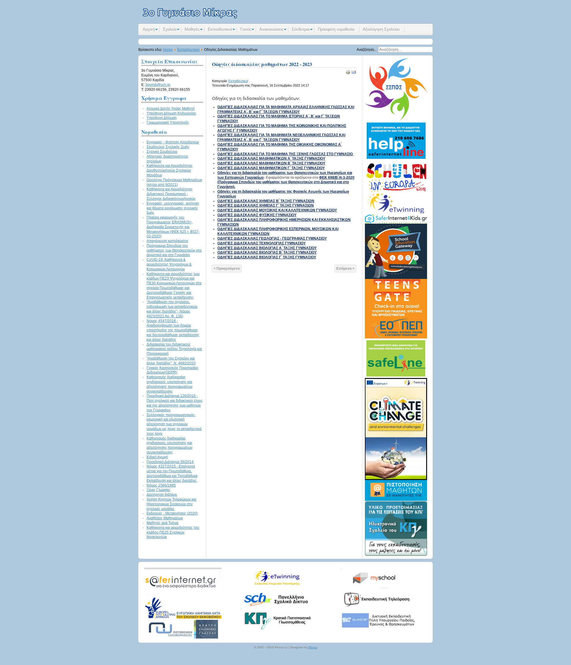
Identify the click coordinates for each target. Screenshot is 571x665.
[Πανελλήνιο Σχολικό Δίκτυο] (278, 609)
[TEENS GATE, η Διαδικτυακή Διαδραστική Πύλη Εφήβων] (396, 337)
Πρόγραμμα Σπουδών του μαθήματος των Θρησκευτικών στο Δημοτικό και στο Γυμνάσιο (174, 250)
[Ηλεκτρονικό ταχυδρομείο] (353, 73)
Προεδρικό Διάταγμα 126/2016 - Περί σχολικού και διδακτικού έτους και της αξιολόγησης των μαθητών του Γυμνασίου (175, 403)
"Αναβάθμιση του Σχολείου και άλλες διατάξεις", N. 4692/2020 (171, 360)
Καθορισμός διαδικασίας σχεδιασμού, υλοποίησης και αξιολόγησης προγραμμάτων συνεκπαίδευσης (169, 384)
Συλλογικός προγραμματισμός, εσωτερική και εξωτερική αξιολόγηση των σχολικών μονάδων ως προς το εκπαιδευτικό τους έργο (174, 424)
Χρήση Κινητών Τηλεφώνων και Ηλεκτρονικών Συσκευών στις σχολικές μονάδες (171, 504)
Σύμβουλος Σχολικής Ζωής (168, 147)
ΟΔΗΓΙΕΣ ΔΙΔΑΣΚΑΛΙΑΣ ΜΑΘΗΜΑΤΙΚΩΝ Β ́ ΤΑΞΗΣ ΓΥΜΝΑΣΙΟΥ (271, 163)
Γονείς (245, 29)
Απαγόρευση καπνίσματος (168, 241)
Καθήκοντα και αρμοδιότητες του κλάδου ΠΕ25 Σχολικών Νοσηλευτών (173, 532)
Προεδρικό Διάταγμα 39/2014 (170, 462)
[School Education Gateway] (396, 278)
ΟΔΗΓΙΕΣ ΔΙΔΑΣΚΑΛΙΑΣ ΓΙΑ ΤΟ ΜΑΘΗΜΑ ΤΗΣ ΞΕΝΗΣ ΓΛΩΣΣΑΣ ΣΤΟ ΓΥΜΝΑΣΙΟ (285, 154)
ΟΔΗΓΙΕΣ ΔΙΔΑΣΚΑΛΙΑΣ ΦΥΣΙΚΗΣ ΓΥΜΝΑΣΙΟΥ (257, 215)
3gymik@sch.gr (157, 85)
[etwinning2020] (396, 479)
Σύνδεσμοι (301, 29)
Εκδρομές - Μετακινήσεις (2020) (172, 513)
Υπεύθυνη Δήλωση (162, 118)
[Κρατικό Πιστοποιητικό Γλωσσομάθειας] (278, 630)
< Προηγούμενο (227, 268)
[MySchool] (376, 588)
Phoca (312, 647)
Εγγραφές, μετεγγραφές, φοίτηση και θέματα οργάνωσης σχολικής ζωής (173, 208)
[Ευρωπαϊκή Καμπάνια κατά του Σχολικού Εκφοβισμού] (183, 617)
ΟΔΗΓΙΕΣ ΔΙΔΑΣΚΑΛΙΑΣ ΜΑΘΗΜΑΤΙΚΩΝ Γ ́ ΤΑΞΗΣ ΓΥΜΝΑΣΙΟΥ (271, 168)
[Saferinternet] (183, 596)
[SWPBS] (396, 119)
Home (168, 50)
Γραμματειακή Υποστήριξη (168, 122)
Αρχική (149, 29)
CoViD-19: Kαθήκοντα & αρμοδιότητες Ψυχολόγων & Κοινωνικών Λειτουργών (169, 264)
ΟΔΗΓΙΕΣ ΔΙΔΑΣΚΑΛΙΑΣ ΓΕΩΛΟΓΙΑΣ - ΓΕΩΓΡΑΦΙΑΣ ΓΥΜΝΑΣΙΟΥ (272, 238)
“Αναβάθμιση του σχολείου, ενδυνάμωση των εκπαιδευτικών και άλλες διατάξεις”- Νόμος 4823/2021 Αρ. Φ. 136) (172, 309)
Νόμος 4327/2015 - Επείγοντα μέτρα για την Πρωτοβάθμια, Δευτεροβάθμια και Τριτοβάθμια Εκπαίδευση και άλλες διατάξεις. (172, 473)
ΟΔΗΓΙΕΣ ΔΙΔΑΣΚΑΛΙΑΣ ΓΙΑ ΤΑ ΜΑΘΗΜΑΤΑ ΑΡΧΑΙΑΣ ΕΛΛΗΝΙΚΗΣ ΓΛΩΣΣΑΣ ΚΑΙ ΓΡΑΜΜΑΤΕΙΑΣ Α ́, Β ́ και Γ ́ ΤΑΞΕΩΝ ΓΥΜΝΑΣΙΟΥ (285, 109)
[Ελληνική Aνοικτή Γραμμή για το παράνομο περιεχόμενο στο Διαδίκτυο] (396, 377)
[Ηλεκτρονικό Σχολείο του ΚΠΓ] (396, 555)
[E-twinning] (278, 588)
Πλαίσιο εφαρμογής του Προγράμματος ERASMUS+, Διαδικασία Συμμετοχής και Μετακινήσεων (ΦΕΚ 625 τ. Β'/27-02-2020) (173, 226)
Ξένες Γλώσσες (158, 490)
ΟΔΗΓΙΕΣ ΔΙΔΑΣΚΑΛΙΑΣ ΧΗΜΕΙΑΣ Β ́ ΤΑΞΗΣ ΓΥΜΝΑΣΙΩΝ (265, 201)
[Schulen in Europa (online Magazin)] (396, 213)
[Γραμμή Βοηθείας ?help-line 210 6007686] (396, 159)
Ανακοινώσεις (271, 29)
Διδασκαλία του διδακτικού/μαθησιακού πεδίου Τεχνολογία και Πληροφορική (174, 349)
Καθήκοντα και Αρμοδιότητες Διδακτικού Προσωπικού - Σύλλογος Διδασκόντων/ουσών (171, 194)
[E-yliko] (376, 630)
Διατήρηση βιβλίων (162, 495)
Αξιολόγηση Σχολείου (381, 29)
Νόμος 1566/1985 (161, 485)
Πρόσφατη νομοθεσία (336, 29)
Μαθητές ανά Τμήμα (162, 523)
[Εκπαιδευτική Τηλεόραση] (376, 609)
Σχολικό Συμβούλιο (162, 152)
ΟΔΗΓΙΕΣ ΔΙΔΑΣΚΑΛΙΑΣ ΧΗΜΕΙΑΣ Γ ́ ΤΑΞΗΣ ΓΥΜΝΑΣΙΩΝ (265, 205)
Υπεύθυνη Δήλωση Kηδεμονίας (171, 113)
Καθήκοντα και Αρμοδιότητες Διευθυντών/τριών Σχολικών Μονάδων (170, 170)
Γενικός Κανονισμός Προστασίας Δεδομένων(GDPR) (173, 370)
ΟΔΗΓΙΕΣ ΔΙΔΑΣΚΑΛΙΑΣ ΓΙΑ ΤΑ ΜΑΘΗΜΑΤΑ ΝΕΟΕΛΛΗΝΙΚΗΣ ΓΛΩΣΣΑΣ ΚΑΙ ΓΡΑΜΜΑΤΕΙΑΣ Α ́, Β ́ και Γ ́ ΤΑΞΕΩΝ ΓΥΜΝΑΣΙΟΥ (281, 137)
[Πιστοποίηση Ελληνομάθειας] (183, 638)
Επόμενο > (345, 268)
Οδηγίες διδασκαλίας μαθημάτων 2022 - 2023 (262, 64)
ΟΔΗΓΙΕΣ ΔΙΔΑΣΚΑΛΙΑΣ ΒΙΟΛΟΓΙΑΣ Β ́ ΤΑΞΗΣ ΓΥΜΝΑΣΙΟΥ (267, 252)
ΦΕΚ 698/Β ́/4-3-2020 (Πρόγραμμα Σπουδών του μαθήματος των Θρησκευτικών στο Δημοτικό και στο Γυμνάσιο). (285, 182)
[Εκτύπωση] (348, 73)
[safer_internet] (396, 222)
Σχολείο (169, 29)
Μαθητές (192, 29)
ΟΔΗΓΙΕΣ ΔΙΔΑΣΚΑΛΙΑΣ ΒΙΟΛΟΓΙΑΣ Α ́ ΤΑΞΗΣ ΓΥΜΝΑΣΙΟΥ (267, 248)
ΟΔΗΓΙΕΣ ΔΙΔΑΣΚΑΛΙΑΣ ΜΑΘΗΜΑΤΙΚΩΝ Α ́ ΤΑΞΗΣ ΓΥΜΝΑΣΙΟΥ (271, 158)
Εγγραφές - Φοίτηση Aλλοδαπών (173, 142)
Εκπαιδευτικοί (220, 29)
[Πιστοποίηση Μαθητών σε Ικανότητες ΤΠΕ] (396, 500)
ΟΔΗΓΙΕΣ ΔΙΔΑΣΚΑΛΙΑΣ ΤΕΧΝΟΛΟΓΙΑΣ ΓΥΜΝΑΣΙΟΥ (261, 243)
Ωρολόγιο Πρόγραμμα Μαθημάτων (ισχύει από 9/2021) (174, 182)
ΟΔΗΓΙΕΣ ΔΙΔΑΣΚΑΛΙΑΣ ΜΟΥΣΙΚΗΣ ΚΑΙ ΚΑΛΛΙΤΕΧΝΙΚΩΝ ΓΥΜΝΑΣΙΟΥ (277, 210)
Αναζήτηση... (367, 50)
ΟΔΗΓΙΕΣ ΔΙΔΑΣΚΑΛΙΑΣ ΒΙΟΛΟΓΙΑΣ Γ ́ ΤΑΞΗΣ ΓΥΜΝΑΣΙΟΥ (266, 257)
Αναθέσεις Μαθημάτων (165, 518)
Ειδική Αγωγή (157, 457)
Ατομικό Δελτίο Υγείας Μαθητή (171, 108)
